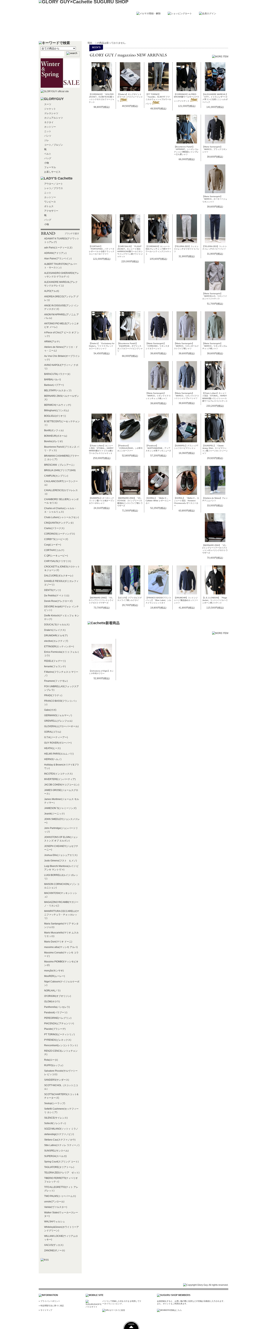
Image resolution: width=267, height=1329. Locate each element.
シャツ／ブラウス (53, 188)
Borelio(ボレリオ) (53, 441)
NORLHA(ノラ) (52, 990)
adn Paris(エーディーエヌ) (58, 247)
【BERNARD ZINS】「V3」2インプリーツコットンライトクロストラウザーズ (101, 600)
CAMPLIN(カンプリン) (56, 475)
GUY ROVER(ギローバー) (58, 742)
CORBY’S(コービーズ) (56, 539)
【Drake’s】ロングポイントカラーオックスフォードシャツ (130, 97)
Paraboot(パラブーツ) (55, 1012)
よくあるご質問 (171, 32)
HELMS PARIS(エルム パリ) (59, 753)
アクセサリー (51, 210)
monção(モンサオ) (54, 970)
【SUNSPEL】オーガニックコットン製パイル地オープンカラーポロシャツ (101, 500)
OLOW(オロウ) (52, 1001)
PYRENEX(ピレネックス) (57, 1040)
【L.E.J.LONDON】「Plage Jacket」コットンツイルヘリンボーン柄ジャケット (215, 600)
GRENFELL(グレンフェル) (58, 720)
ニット (47, 131)
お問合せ (208, 32)
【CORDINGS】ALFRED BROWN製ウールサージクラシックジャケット (186, 97)
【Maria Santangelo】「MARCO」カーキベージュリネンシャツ (214, 199)
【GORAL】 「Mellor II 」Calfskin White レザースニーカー (158, 500)
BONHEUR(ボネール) (55, 436)
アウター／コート (53, 183)
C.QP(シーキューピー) (56, 555)
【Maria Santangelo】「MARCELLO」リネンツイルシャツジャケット (214, 296)
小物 (46, 162)
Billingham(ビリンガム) (56, 410)
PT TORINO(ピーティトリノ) (59, 1034)
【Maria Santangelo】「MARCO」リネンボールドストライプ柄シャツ (186, 346)
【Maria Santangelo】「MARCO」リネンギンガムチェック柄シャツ (214, 346)
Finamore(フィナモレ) (56, 681)
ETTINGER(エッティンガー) (59, 646)
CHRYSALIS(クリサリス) (57, 561)
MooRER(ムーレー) (54, 976)
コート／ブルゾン (53, 144)
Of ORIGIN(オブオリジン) (57, 996)
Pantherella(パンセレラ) (57, 1007)
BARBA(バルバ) (52, 379)
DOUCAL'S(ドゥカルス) (56, 624)
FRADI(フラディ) (53, 695)
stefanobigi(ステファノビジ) (59, 1134)
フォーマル (50, 167)
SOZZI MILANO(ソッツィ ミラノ (61, 1128)
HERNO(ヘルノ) (52, 759)
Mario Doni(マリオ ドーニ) (58, 941)
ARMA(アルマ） (52, 341)
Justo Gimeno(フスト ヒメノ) (60, 860)
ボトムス (49, 206)
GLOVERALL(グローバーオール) (61, 726)
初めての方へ (96, 32)
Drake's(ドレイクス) (54, 630)
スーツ (47, 104)
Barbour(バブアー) (54, 385)
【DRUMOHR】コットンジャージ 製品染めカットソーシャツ (186, 600)
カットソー (50, 126)
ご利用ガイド (133, 32)
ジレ (46, 140)
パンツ (47, 135)
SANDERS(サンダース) (56, 1079)
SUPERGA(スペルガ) (55, 1156)
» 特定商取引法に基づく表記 (51, 1306)
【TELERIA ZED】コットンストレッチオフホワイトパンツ (186, 248)
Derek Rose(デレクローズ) (58, 601)
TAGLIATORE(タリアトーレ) (59, 1167)
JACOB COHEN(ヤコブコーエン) (61, 784)
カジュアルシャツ (53, 117)
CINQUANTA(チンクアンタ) (58, 522)
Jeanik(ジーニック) (54, 813)
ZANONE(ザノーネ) (54, 1250)
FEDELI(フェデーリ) (55, 661)
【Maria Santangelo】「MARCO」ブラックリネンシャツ (214, 149)
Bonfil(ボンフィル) (54, 430)
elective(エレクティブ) (56, 641)
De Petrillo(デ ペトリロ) (56, 595)
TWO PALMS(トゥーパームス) (60, 1196)
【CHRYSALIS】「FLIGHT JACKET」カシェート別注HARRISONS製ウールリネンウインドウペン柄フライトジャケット (130, 251)
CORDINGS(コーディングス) (59, 533)
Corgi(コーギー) (52, 544)
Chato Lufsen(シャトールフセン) (61, 517)
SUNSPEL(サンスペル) (56, 1150)
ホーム (58, 32)
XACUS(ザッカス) (53, 1245)
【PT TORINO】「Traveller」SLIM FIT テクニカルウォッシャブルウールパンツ (158, 99)
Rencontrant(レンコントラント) (61, 1045)
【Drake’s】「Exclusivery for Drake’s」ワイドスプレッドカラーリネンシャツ (101, 346)
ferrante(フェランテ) (55, 666)
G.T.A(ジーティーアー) (56, 737)
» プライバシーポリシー (49, 1301)
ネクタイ (49, 122)
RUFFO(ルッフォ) (53, 1065)
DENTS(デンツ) (52, 590)
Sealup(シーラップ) (54, 1103)
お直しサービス (52, 171)
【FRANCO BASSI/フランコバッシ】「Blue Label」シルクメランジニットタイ (158, 600)
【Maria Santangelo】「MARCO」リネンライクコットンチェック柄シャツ (158, 395)
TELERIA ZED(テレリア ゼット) (61, 1172)
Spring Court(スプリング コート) (61, 1161)
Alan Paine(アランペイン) (58, 258)
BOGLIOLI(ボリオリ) (55, 416)
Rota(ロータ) (51, 1060)
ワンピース (50, 201)
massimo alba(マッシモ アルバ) (61, 947)
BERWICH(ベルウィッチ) (57, 405)
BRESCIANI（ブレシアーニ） (60, 464)
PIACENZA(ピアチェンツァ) (59, 1023)
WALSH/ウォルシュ (54, 1221)
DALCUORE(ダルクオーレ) (58, 575)
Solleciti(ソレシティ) (55, 1123)
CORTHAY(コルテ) (54, 550)
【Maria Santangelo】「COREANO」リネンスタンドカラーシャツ (157, 346)
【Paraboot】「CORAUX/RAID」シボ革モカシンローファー (130, 448)
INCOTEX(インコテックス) (58, 773)
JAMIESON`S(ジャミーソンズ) (60, 808)
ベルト (47, 153)
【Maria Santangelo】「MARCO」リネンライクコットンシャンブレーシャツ (186, 395)
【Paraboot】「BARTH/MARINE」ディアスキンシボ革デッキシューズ (158, 448)
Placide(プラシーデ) (54, 1029)
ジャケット (50, 108)
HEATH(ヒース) (52, 748)
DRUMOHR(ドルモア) (56, 635)
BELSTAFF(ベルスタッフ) (57, 390)
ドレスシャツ (51, 113)
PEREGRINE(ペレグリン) (57, 1018)
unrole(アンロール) (54, 1201)
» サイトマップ (45, 1310)
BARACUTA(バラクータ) (57, 374)
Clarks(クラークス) (54, 528)
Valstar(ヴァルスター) (55, 1207)
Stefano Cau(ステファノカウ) (59, 1139)
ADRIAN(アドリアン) (55, 253)
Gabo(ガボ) (50, 710)
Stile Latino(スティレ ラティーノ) (61, 1145)
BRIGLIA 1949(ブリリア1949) (60, 470)
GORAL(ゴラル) (52, 731)
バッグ (47, 158)
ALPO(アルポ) (51, 291)
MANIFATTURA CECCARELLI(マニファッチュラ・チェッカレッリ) (61, 915)
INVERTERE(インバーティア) (60, 779)
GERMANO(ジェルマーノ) (58, 715)
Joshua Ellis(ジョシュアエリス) (60, 855)
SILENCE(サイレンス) (56, 1117)
